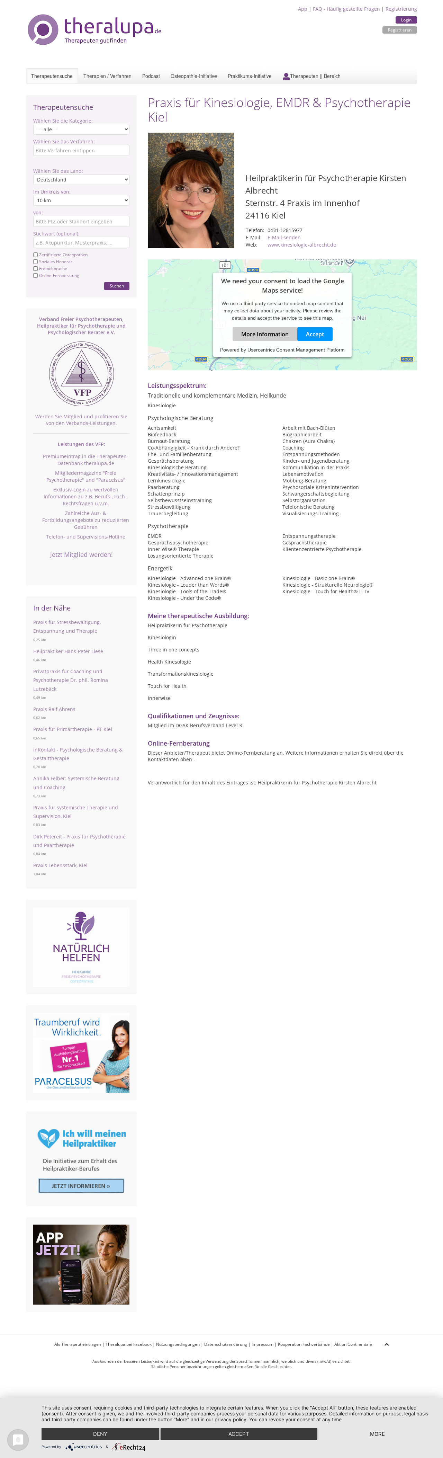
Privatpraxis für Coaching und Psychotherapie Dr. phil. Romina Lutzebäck (70, 680)
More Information (265, 334)
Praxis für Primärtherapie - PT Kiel (72, 729)
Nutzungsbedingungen (178, 1344)
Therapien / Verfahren (107, 75)
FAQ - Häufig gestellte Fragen (346, 9)
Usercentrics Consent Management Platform (296, 349)
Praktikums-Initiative (250, 75)
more (377, 1434)
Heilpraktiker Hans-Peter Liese (68, 651)
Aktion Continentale (353, 1344)
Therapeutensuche (52, 75)
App (302, 9)
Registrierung (401, 9)
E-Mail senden (284, 237)
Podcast (151, 75)
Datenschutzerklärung (225, 1344)
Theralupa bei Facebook (129, 1344)
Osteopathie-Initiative (194, 75)
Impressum (262, 1344)
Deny (100, 1434)
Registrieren (400, 30)
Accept (315, 334)
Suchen (117, 286)
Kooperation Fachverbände (304, 1344)
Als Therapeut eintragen (77, 1344)
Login (406, 20)
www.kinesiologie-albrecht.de (302, 244)
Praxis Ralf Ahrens (54, 709)
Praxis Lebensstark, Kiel (60, 865)
